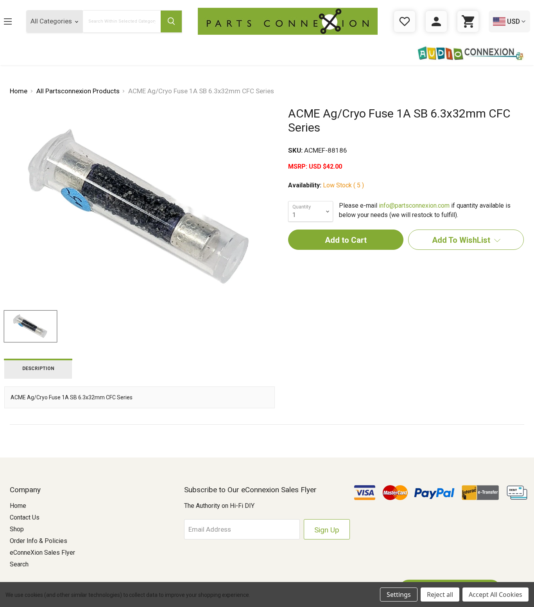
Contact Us (24, 517)
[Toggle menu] (14, 21)
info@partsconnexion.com (414, 205)
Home (18, 505)
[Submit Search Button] (171, 21)
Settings (399, 594)
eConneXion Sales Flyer (42, 552)
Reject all (440, 594)
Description (38, 368)
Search (19, 564)
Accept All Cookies (495, 594)
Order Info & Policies (38, 541)
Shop (17, 529)
